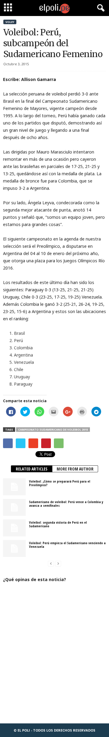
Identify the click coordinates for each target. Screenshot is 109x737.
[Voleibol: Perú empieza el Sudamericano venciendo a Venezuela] (14, 548)
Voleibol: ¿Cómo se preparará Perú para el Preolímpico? (59, 483)
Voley (9, 22)
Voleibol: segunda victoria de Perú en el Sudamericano (58, 524)
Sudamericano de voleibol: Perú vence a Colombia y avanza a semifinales (66, 503)
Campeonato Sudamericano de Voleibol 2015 (53, 430)
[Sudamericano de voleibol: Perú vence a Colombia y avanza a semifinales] (14, 507)
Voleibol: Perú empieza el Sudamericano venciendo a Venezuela (67, 545)
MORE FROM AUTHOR (75, 469)
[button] (99, 8)
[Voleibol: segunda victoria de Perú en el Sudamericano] (14, 527)
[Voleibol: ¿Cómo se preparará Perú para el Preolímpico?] (14, 486)
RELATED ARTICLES (32, 469)
